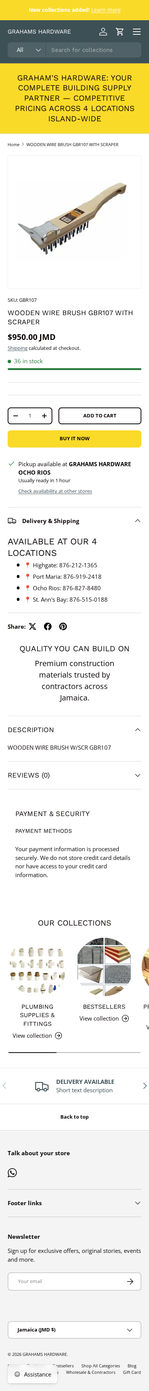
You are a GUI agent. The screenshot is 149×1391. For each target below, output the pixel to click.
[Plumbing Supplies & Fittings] (37, 967)
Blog (132, 1365)
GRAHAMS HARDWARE (45, 1354)
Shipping (18, 348)
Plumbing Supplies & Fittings (37, 1015)
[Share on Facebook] (47, 626)
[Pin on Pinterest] (63, 626)
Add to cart (100, 415)
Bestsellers (104, 1006)
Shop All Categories (100, 1365)
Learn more (106, 9)
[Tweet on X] (32, 626)
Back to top (74, 1116)
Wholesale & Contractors (90, 1372)
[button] (120, 31)
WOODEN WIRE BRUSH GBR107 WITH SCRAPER (72, 144)
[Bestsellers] (104, 967)
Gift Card (132, 1372)
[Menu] (136, 31)
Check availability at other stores (55, 491)
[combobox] (74, 50)
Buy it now (75, 438)
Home (13, 144)
